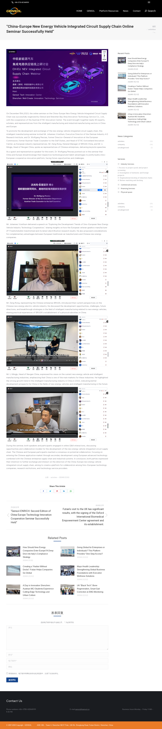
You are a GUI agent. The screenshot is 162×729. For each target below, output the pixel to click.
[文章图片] (13, 551)
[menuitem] (79, 11)
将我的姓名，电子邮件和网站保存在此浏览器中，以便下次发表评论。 (34, 673)
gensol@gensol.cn (82, 709)
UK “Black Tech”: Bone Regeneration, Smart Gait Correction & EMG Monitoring (90, 588)
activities (12, 52)
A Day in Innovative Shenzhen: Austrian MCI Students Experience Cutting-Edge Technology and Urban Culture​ (38, 590)
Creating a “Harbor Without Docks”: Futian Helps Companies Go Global (38, 569)
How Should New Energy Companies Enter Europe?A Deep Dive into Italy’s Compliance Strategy (38, 552)
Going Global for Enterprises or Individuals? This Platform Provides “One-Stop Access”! (91, 550)
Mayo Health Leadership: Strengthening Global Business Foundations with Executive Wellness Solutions (91, 571)
